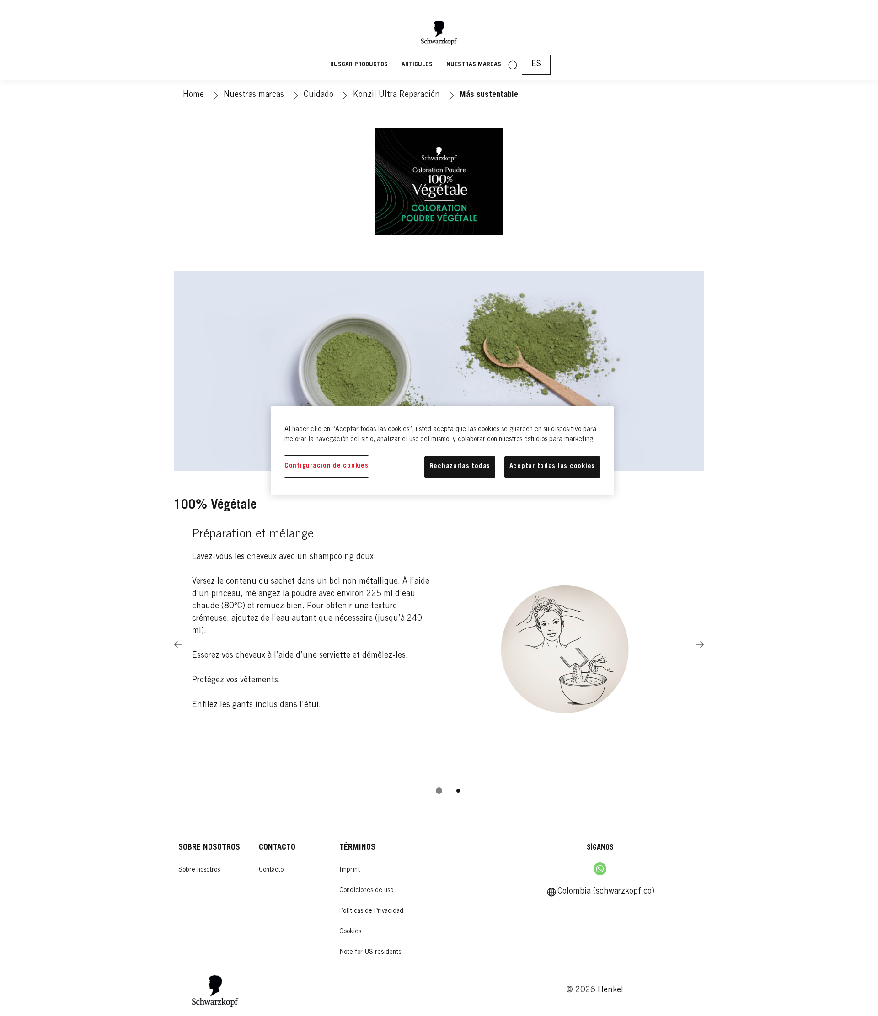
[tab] (439, 790)
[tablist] (439, 791)
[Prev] (178, 644)
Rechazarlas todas (459, 466)
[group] (439, 660)
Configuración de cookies (326, 466)
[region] (442, 450)
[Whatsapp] (600, 869)
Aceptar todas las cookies (552, 466)
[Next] (699, 644)
